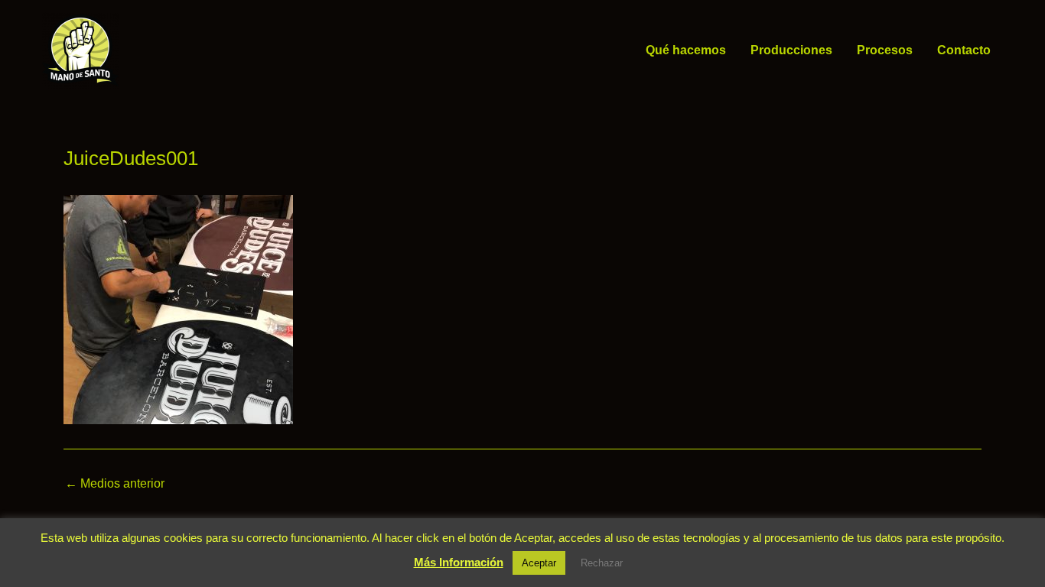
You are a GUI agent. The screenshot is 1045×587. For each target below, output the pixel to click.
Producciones (791, 50)
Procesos (885, 50)
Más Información (458, 562)
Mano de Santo (140, 50)
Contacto (964, 50)
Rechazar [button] (602, 563)
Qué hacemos (686, 50)
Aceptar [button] (539, 563)
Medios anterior (114, 484)
